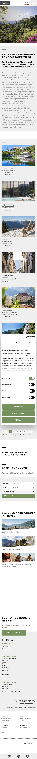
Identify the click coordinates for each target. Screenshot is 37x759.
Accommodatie (24, 725)
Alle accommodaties (25, 727)
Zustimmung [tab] (7, 343)
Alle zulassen (18, 406)
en (31, 743)
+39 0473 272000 (8, 275)
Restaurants (4, 730)
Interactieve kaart (24, 722)
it (28, 743)
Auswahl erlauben (18, 413)
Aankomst (5, 483)
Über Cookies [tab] (30, 343)
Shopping (3, 732)
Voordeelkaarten (5, 720)
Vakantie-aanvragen (25, 730)
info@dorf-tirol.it (27, 704)
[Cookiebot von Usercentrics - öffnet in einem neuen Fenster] (26, 337)
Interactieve (5, 716)
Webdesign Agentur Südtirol (4, 744)
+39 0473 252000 (8, 204)
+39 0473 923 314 (8, 649)
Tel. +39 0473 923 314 (24, 701)
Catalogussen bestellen (25, 718)
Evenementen (4, 727)
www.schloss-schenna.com (9, 314)
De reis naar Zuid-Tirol (6, 718)
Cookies (25, 707)
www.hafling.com (7, 243)
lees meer (7, 174)
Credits (20, 707)
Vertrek (4, 487)
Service (22, 716)
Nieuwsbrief (4, 722)
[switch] (32, 384)
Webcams (22, 720)
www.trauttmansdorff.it (8, 172)
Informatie (4, 725)
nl (34, 743)
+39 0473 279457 (7, 239)
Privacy (16, 707)
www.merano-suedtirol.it (9, 279)
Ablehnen (18, 420)
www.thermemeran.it (8, 208)
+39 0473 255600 (8, 168)
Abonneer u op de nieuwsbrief (14, 632)
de (25, 743)
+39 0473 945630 (8, 310)
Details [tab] (18, 343)
